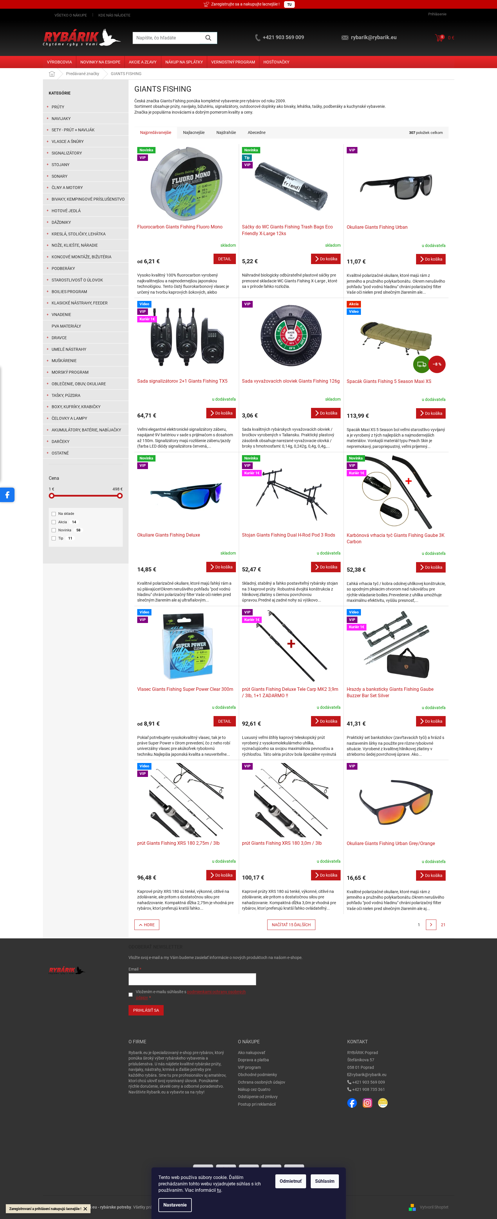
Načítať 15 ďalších (291, 924)
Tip (65, 538)
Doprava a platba (253, 1060)
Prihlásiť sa (146, 1010)
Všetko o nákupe (71, 15)
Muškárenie (64, 360)
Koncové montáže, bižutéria (81, 257)
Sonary (59, 176)
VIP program (249, 1067)
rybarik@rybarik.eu (369, 1074)
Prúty (58, 107)
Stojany (60, 164)
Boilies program (69, 291)
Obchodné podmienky (257, 1074)
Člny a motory (67, 187)
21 (443, 924)
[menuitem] (59, 62)
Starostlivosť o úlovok (77, 280)
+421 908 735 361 (368, 1089)
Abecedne (256, 132)
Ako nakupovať (251, 1052)
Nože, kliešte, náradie (75, 245)
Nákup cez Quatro (254, 1089)
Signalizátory (67, 153)
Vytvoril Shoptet (434, 1207)
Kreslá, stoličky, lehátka (79, 234)
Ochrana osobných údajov (261, 1082)
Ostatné (60, 453)
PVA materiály (66, 326)
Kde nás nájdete (114, 15)
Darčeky (60, 441)
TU (289, 5)
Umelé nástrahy (69, 349)
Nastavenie (175, 1205)
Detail (224, 259)
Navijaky (61, 118)
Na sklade (66, 514)
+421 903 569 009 (368, 1082)
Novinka (69, 530)
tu (219, 1190)
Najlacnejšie (194, 132)
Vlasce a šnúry (68, 141)
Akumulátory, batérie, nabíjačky (86, 430)
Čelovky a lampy (69, 418)
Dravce (59, 337)
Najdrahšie (226, 132)
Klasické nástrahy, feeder (80, 303)
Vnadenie (61, 314)
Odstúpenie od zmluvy (258, 1096)
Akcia (67, 522)
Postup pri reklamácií (257, 1104)
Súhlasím (325, 1181)
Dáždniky (61, 222)
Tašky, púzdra (66, 395)
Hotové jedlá (66, 210)
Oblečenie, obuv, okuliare (79, 383)
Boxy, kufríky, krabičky (76, 406)
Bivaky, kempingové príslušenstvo (88, 199)
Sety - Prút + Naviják (73, 130)
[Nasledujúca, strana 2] (431, 925)
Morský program (70, 372)
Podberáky (63, 268)
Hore (149, 924)
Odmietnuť (291, 1181)
